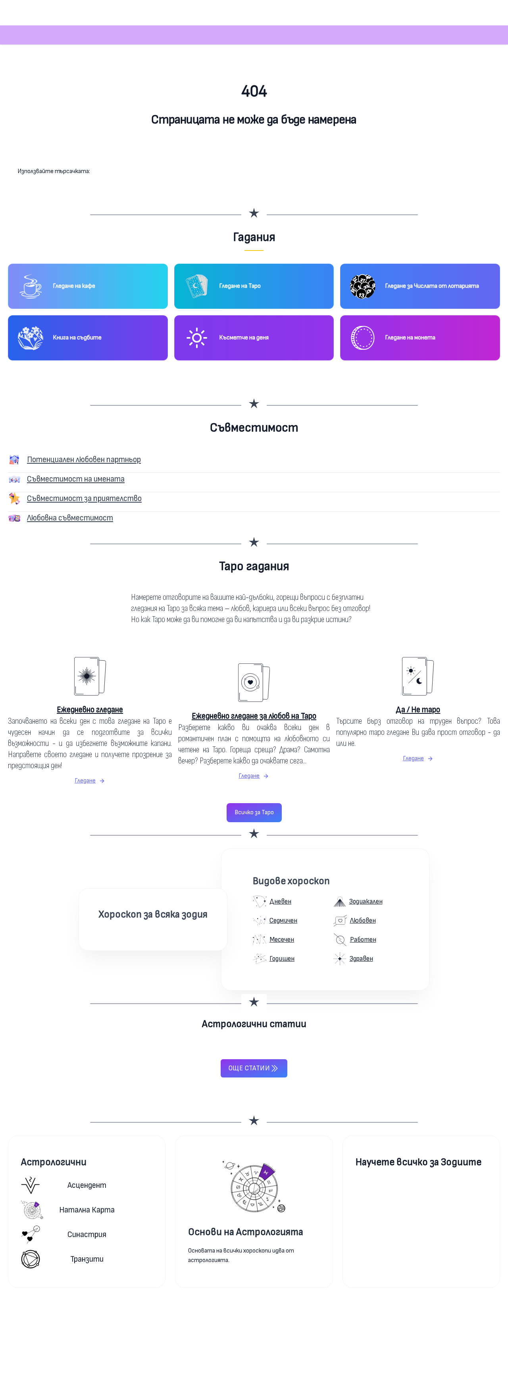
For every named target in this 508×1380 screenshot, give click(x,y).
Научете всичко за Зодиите (418, 1162)
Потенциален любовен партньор (84, 459)
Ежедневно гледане (90, 710)
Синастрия (86, 1234)
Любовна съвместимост (70, 518)
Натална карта (87, 1210)
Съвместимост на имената (76, 479)
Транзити (87, 1259)
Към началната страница (254, 151)
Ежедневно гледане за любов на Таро (254, 716)
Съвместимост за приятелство (84, 498)
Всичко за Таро (254, 812)
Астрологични (54, 1162)
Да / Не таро (418, 710)
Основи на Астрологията (245, 1232)
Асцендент (86, 1185)
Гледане (85, 780)
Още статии (249, 1068)
